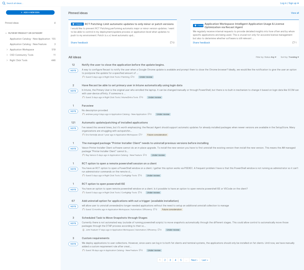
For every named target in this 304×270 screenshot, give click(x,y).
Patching (125, 77)
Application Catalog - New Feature (126, 155)
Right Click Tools (112, 77)
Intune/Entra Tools (130, 97)
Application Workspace (127, 135)
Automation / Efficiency (141, 209)
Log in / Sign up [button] (288, 3)
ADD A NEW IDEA (31, 12)
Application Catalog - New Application (129, 114)
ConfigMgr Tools (129, 175)
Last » (205, 260)
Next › (194, 260)
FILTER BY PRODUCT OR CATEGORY (25, 33)
